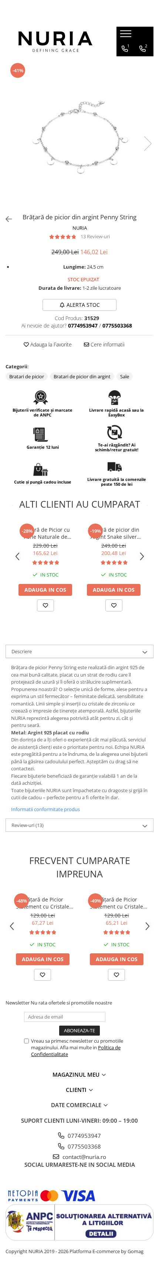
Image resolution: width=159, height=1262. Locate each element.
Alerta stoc (83, 304)
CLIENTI (77, 1089)
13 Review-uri (95, 236)
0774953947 (83, 1135)
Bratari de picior (26, 376)
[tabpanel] (79, 136)
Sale (124, 376)
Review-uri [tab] (27, 825)
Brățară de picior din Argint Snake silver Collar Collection (113, 533)
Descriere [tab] (21, 651)
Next (147, 143)
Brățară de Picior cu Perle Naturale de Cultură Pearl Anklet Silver (45, 533)
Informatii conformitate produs (45, 809)
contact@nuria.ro (83, 1156)
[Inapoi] (5, 219)
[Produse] (126, 35)
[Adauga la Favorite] (45, 605)
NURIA (79, 228)
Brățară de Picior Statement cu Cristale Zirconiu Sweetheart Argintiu (42, 903)
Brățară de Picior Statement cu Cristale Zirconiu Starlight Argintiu (116, 903)
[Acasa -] (55, 41)
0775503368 (83, 1146)
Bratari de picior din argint (82, 376)
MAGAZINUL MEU (77, 1074)
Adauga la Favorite (50, 344)
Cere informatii (107, 344)
